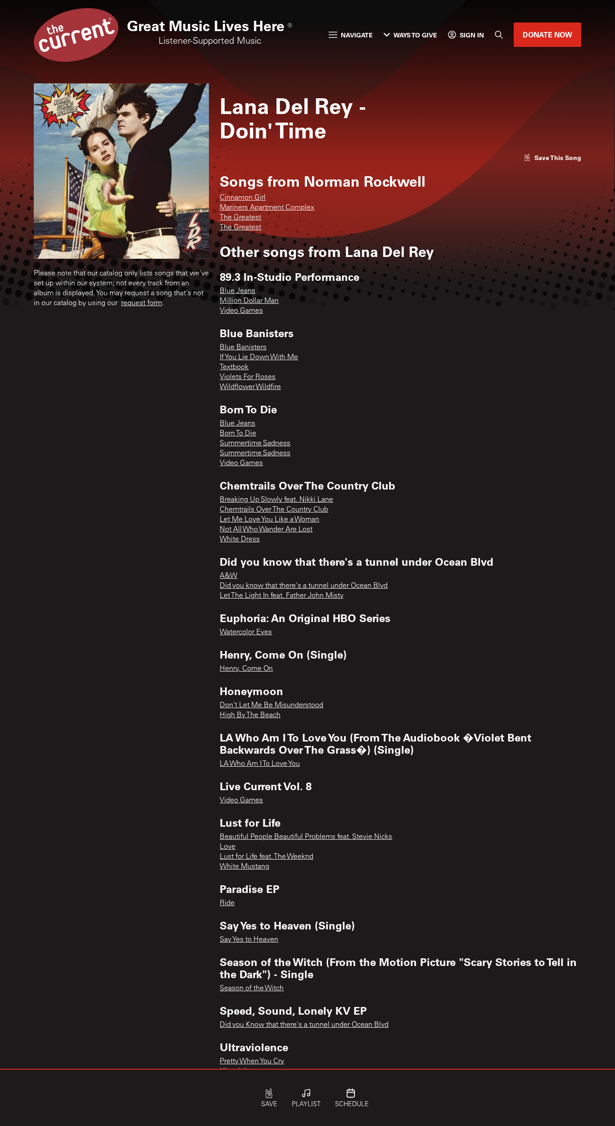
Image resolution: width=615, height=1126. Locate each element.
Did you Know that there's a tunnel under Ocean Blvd (304, 1025)
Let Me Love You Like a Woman (269, 519)
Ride (227, 903)
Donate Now (547, 34)
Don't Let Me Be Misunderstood (271, 705)
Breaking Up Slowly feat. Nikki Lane (276, 499)
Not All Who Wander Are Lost (266, 529)
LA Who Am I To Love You (260, 764)
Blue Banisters (243, 347)
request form (141, 303)
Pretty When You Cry (252, 1061)
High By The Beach (250, 715)
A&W (228, 576)
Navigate (357, 35)
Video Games (241, 311)
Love (227, 847)
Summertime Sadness (255, 443)
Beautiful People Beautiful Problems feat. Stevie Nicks (306, 837)
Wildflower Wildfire (250, 387)
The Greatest (240, 217)
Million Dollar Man (249, 301)
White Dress (240, 539)
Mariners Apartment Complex (267, 207)
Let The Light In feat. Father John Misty (282, 596)
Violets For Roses (248, 377)
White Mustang (244, 866)
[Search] (498, 35)
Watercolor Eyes (246, 632)
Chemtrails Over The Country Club (274, 509)
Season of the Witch (252, 988)
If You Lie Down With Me (259, 357)
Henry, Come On (246, 669)
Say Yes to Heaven (249, 939)
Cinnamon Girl (243, 197)
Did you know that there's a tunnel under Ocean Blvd (304, 586)
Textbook (234, 367)
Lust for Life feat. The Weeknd (266, 857)
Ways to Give (415, 35)
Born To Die (238, 433)
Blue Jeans (237, 291)
